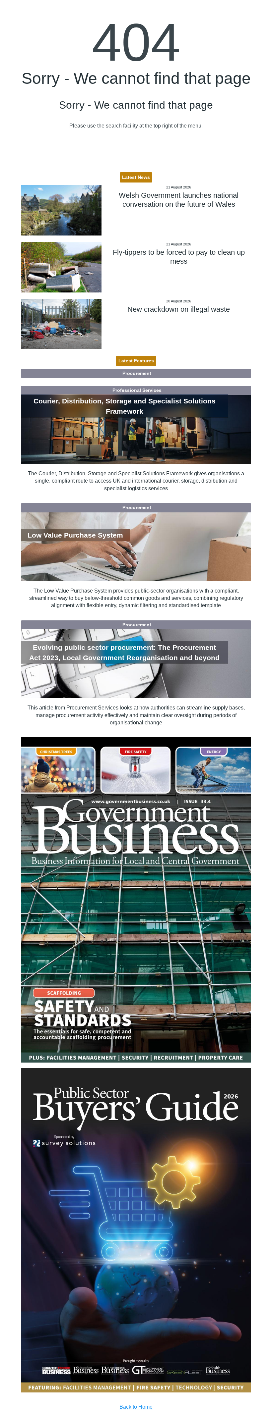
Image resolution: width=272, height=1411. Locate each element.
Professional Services (137, 390)
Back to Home (136, 1407)
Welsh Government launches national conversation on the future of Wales (178, 199)
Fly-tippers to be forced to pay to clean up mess (179, 256)
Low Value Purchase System (75, 535)
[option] (136, 899)
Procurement (136, 373)
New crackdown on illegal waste (178, 309)
